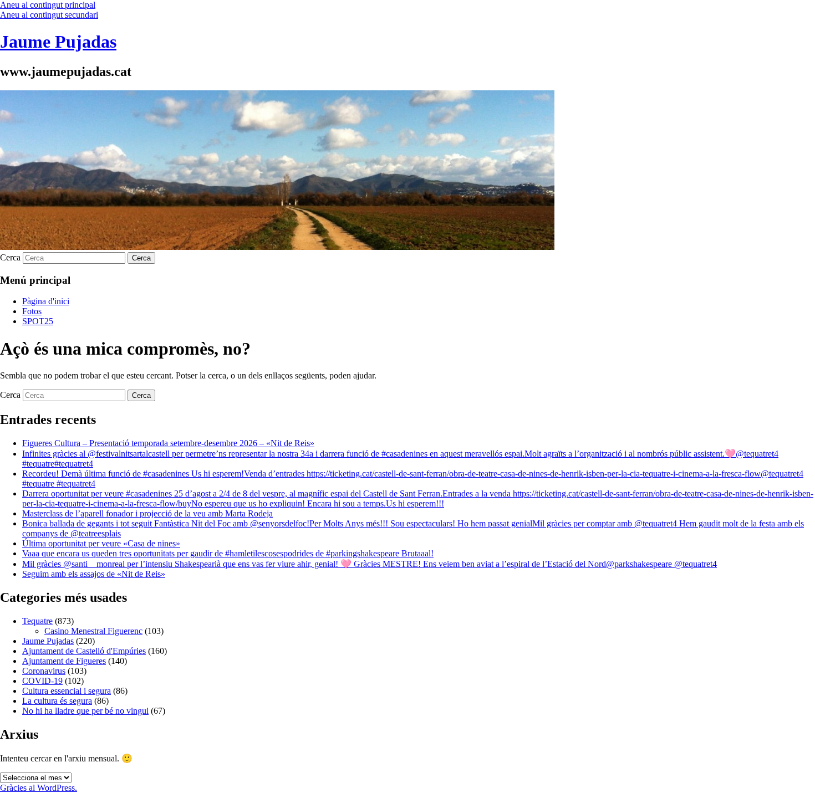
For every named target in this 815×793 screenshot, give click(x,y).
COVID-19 (42, 680)
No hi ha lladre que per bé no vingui (85, 710)
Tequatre (37, 621)
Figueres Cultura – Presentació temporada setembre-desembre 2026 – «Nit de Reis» (168, 443)
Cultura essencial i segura (66, 690)
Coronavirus (43, 671)
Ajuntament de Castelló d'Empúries (84, 651)
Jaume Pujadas (58, 42)
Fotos (32, 311)
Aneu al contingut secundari (49, 14)
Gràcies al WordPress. (38, 787)
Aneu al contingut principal (47, 4)
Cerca (10, 257)
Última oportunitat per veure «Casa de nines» (101, 543)
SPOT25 (37, 321)
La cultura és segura (57, 700)
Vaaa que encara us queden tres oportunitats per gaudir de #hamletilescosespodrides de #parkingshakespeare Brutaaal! (228, 553)
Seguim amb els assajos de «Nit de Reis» (93, 574)
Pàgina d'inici (45, 301)
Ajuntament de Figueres (64, 661)
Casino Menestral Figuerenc (93, 631)
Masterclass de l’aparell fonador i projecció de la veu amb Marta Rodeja (147, 513)
